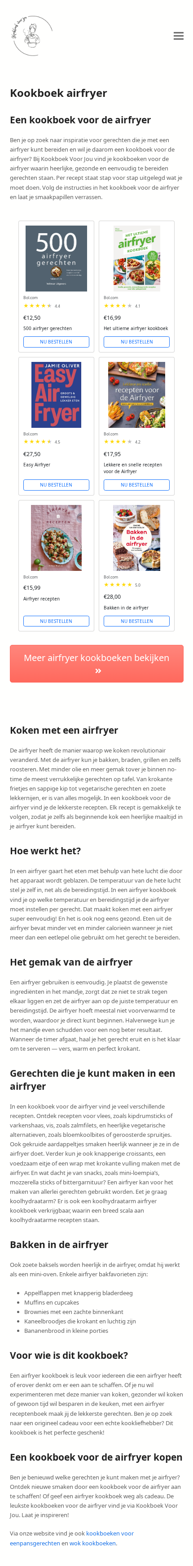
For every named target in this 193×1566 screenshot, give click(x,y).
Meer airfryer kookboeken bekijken (96, 658)
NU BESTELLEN (56, 342)
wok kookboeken (93, 1543)
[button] (179, 36)
